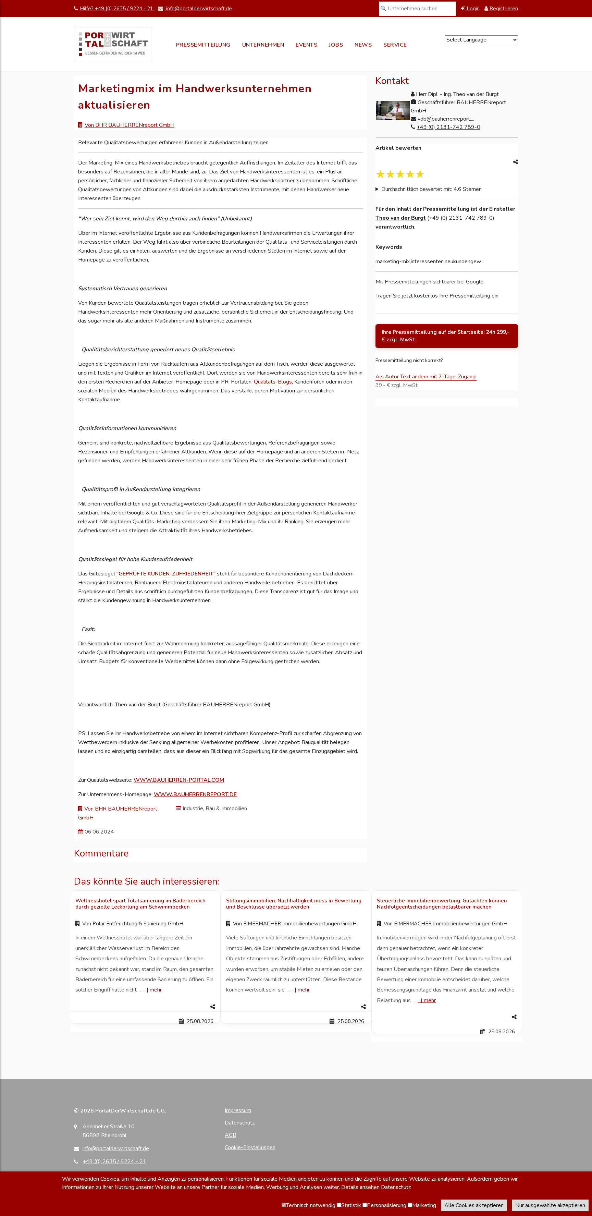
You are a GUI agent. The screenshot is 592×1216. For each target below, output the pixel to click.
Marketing (424, 1205)
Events (306, 45)
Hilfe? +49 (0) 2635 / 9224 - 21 (117, 8)
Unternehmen (263, 45)
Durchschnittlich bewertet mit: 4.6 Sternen (431, 189)
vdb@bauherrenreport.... (446, 119)
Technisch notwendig (310, 1205)
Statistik (351, 1205)
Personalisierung (386, 1205)
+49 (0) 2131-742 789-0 (448, 127)
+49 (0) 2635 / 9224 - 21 (114, 1161)
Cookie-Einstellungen (250, 1147)
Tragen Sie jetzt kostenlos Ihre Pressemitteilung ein (436, 296)
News (363, 45)
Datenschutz (240, 1123)
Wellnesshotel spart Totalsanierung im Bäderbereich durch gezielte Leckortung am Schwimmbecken (140, 903)
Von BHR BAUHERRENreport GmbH (129, 125)
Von (132, 923)
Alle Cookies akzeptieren (474, 1205)
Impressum (238, 1110)
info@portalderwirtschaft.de (198, 8)
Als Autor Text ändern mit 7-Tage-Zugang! (426, 376)
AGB (230, 1135)
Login (472, 8)
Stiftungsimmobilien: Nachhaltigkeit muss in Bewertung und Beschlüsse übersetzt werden (293, 903)
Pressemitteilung (203, 45)
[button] (145, 1007)
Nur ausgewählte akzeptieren (550, 1205)
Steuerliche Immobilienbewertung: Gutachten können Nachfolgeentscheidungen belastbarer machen (442, 903)
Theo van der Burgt (400, 218)
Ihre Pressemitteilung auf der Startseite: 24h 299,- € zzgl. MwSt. (445, 336)
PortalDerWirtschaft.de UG (130, 1111)
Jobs (336, 45)
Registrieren (503, 8)
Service (395, 45)
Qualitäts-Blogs (273, 382)
